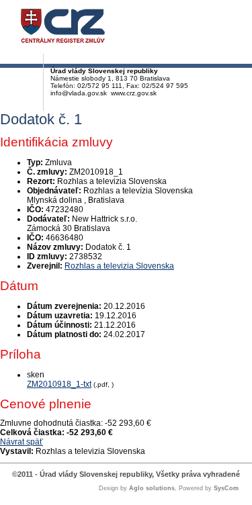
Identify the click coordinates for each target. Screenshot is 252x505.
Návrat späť (21, 442)
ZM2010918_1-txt (59, 384)
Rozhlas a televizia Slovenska (119, 266)
